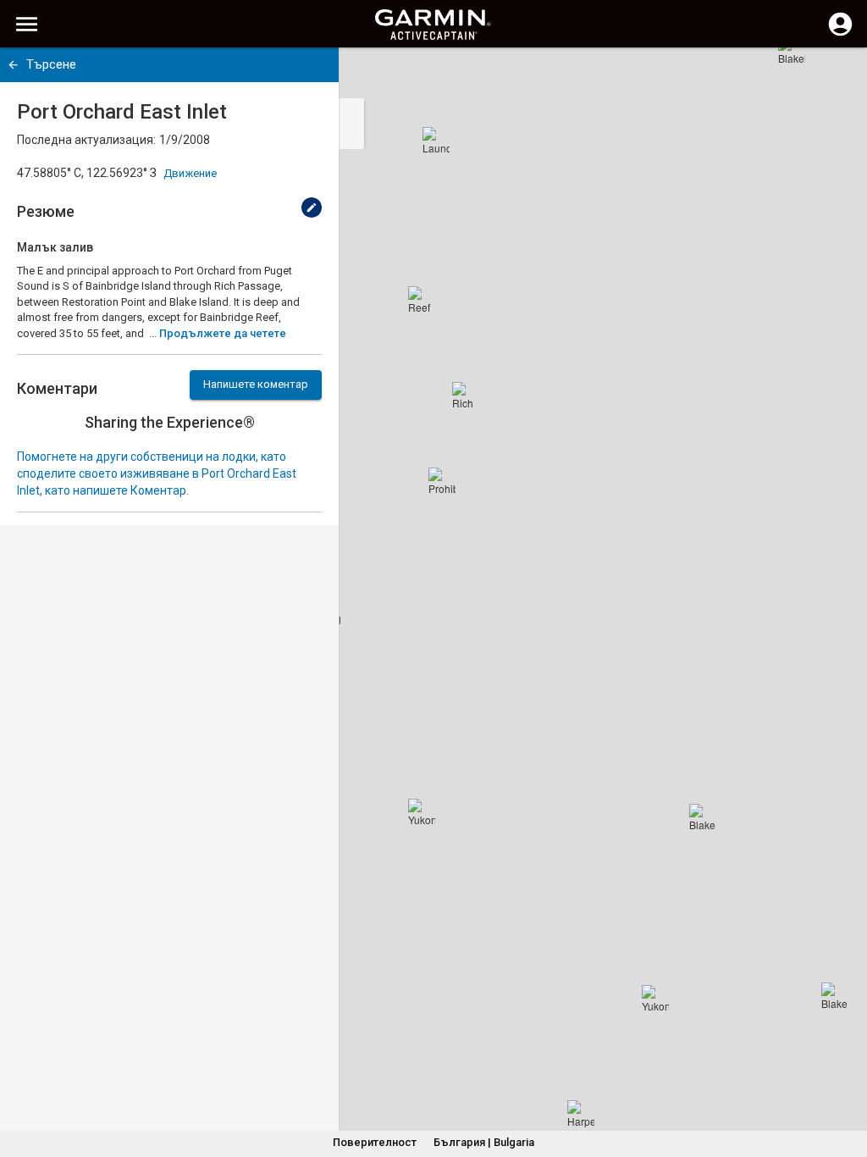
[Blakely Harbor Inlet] (791, 50)
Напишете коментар (255, 384)
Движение (190, 173)
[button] (846, 1080)
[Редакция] (311, 207)
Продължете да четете (222, 333)
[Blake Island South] (834, 996)
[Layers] (838, 76)
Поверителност (375, 1142)
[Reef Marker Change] (421, 299)
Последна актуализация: (86, 140)
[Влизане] (840, 34)
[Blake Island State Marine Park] (702, 817)
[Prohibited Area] (442, 481)
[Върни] (13, 64)
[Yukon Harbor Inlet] (655, 998)
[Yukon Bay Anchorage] (421, 812)
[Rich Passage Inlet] (465, 395)
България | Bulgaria (484, 1142)
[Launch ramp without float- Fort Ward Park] (436, 140)
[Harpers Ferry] (580, 1113)
